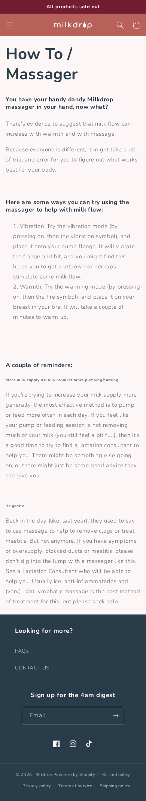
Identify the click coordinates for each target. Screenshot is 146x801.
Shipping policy (115, 786)
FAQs (22, 650)
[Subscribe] (115, 715)
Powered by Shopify (74, 774)
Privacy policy (36, 786)
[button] (9, 25)
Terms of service (75, 786)
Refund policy (116, 774)
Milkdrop (43, 774)
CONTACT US (32, 667)
